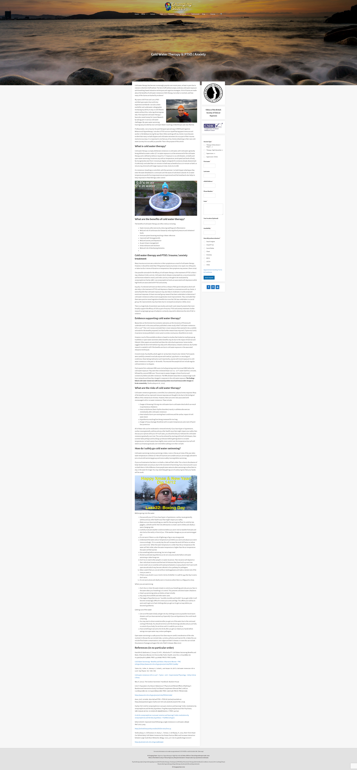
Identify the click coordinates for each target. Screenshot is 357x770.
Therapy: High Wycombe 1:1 (214, 150)
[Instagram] (213, 287)
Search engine (210, 241)
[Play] (166, 198)
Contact (152, 14)
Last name (207, 171)
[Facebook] (208, 287)
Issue (206, 201)
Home (137, 14)
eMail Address (208, 181)
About (143, 14)
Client (208, 251)
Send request (209, 277)
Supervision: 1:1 (210, 153)
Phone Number (208, 191)
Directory (209, 255)
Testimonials (195, 14)
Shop (203, 14)
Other (208, 265)
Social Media (210, 248)
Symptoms (183, 14)
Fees (161, 14)
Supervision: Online (212, 157)
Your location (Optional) (211, 218)
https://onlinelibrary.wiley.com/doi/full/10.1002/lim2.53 (153, 729)
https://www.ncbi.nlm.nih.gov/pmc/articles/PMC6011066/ (153, 695)
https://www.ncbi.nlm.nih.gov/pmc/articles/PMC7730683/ (159, 664)
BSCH (208, 258)
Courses (212, 14)
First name (207, 161)
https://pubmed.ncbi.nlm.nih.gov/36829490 (149, 742)
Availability (207, 228)
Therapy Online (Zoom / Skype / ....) (213, 146)
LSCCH (208, 261)
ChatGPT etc (210, 245)
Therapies (171, 14)
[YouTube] (217, 287)
